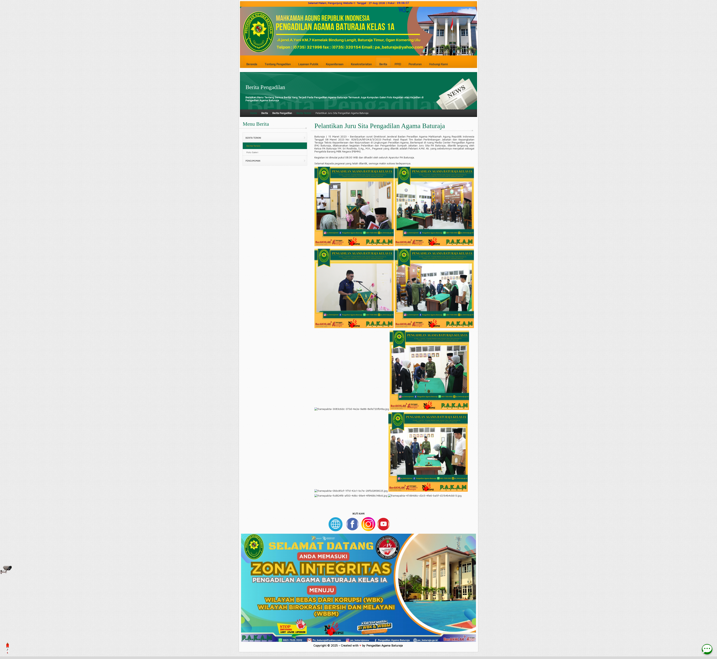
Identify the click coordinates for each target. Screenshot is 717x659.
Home (253, 112)
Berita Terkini (304, 112)
